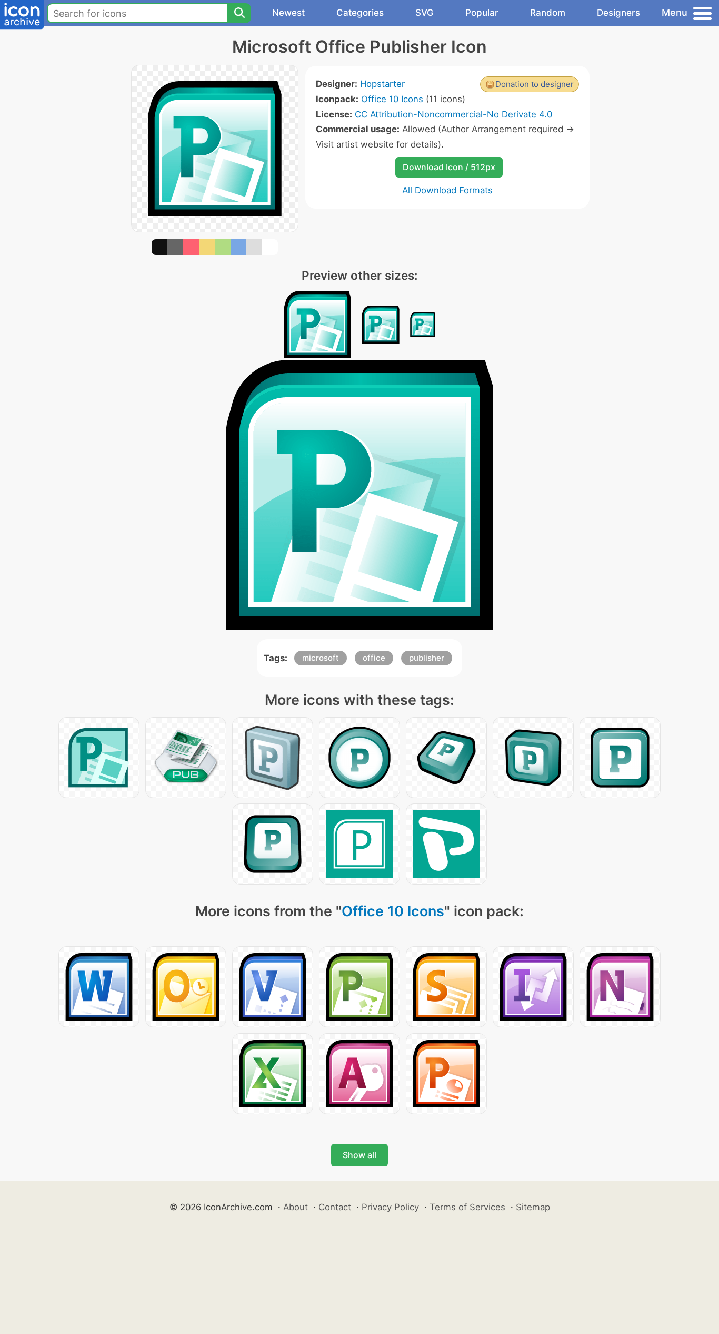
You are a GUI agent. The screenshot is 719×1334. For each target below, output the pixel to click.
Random (547, 12)
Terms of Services (467, 1207)
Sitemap (533, 1207)
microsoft (320, 658)
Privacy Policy (390, 1207)
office (374, 658)
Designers (618, 12)
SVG (424, 12)
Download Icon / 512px (449, 167)
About (295, 1207)
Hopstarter (382, 84)
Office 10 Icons (392, 99)
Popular (481, 12)
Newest (288, 12)
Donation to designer (534, 84)
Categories (360, 12)
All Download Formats (447, 190)
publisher (426, 658)
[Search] (239, 13)
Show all (359, 1155)
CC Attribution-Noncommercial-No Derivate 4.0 (453, 114)
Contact (334, 1207)
